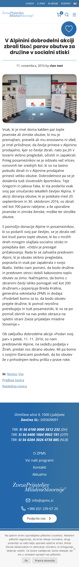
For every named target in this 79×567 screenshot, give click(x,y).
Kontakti (39, 467)
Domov (30, 3)
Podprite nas (36, 518)
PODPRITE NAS (69, 29)
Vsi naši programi (39, 460)
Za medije (53, 3)
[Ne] (74, 549)
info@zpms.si (42, 500)
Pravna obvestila (45, 560)
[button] (66, 14)
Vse (21, 374)
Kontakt (66, 3)
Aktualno (39, 474)
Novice (12, 374)
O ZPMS (41, 3)
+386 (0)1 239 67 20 (42, 508)
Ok (26, 560)
